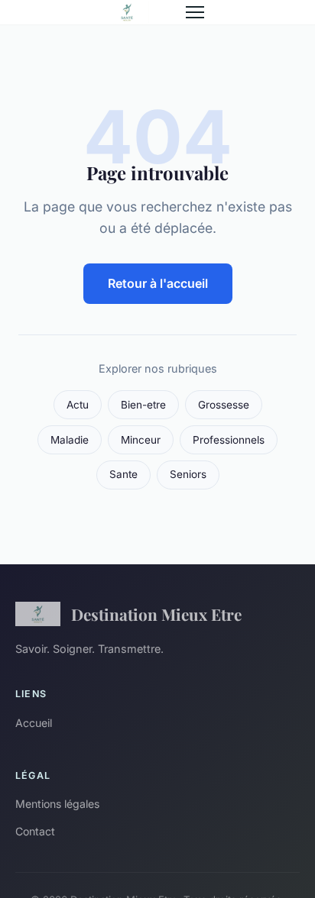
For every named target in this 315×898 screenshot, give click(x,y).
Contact (35, 831)
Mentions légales (57, 803)
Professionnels (229, 440)
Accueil (33, 722)
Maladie (69, 440)
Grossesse (223, 405)
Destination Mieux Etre (156, 614)
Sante (123, 474)
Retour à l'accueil (158, 283)
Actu (78, 405)
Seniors (188, 474)
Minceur (141, 440)
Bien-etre (143, 405)
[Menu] (195, 12)
